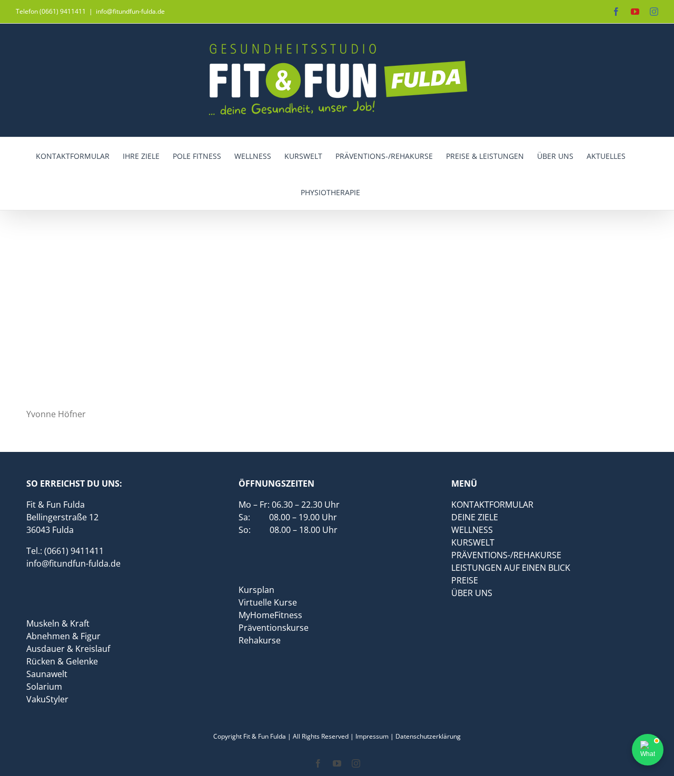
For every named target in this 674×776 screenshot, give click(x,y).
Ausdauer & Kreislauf (68, 648)
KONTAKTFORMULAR (492, 504)
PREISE (464, 580)
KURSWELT (472, 542)
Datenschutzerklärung (428, 736)
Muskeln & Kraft (58, 623)
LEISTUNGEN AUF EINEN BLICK (510, 567)
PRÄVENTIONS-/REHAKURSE (506, 555)
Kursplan (256, 590)
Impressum (372, 736)
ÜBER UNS (471, 593)
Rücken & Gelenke (62, 661)
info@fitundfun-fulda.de (130, 11)
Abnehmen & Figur (63, 636)
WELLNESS (472, 530)
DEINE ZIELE (474, 517)
